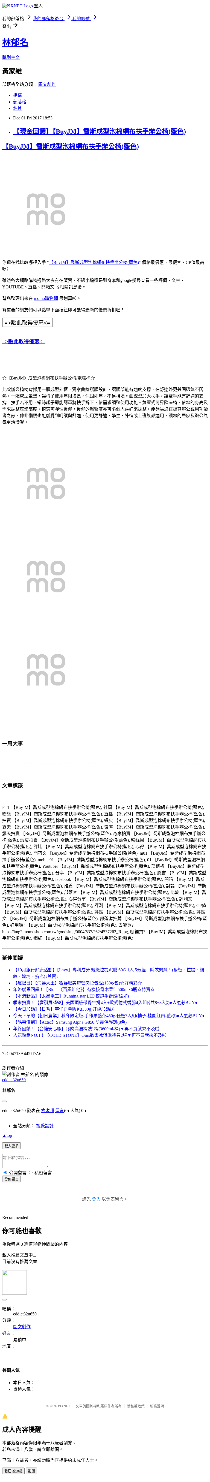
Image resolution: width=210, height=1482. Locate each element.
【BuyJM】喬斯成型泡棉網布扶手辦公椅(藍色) (70, 146)
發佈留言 (11, 1179)
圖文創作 (47, 84)
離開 (31, 1471)
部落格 (19, 102)
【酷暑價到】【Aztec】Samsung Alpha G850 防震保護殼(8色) (70, 1022)
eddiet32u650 (14, 1079)
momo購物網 (46, 298)
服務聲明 (157, 1406)
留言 (59, 1110)
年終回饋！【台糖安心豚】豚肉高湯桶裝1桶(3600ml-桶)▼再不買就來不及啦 (86, 1028)
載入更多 (11, 1146)
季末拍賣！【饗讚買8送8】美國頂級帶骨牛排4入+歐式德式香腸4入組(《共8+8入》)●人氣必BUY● (105, 1002)
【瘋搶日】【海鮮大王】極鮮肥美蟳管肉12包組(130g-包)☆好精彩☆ (77, 983)
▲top (7, 1135)
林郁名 (15, 42)
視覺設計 (45, 1125)
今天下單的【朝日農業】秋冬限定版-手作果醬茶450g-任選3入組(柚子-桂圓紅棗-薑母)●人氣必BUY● (109, 1015)
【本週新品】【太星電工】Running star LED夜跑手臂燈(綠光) (71, 996)
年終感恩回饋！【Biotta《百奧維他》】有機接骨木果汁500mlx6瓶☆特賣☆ (84, 989)
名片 (17, 108)
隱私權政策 (136, 1406)
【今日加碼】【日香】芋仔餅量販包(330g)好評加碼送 (63, 1009)
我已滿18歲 (13, 1471)
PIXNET (64, 1406)
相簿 (17, 95)
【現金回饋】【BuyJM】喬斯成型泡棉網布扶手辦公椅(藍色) (99, 131)
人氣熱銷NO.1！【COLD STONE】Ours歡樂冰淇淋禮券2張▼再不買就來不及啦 (90, 1035)
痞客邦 (47, 1110)
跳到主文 (11, 57)
